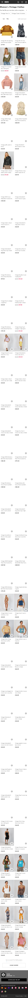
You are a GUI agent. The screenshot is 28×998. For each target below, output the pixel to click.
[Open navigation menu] (2, 2)
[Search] (18, 2)
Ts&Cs (25, 996)
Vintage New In (5, 13)
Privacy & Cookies (19, 996)
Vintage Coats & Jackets (18, 13)
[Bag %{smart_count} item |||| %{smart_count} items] (26, 2)
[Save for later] (12, 37)
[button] (2, 988)
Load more (14, 965)
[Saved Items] (22, 2)
